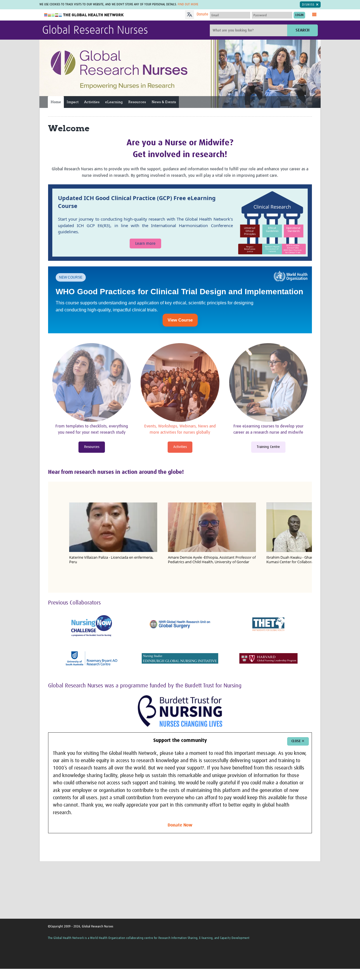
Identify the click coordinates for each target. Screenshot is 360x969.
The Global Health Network (84, 15)
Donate (202, 14)
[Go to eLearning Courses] (268, 383)
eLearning (114, 102)
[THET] (268, 624)
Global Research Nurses (95, 30)
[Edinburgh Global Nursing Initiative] (179, 658)
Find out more (188, 4)
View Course (180, 320)
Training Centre (268, 447)
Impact (72, 102)
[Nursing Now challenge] (91, 626)
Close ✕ (298, 741)
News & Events (164, 102)
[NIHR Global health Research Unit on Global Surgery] (179, 624)
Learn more (145, 243)
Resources (137, 102)
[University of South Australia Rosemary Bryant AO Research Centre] (91, 658)
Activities (92, 102)
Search (302, 30)
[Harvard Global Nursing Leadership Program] (268, 658)
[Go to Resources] (91, 383)
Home (56, 102)
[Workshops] (180, 383)
